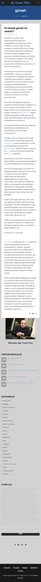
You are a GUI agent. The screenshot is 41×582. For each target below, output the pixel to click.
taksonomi (5, 523)
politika (5, 519)
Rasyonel (9, 242)
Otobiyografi (7, 457)
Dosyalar (16, 568)
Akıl (36, 489)
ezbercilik (32, 499)
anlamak (5, 492)
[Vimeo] (25, 545)
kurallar (18, 513)
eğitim (4, 502)
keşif (23, 509)
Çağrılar (5, 410)
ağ (11, 492)
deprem (14, 495)
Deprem (6, 414)
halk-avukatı (31, 502)
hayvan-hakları (7, 506)
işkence (33, 506)
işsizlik (4, 509)
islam (22, 506)
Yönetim (6, 474)
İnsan (4, 440)
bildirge (18, 492)
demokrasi (5, 495)
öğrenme (27, 523)
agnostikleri (25, 113)
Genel (5, 434)
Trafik (5, 467)
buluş (31, 492)
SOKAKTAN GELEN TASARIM (15, 364)
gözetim (21, 502)
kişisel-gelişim (32, 509)
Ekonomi (6, 427)
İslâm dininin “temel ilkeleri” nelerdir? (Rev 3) (20, 383)
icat (17, 506)
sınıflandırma (33, 519)
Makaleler (33, 568)
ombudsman (30, 516)
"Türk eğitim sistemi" (25, 489)
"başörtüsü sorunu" (9, 489)
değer (22, 495)
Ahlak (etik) (9, 34)
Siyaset (5, 460)
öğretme (35, 523)
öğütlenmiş (8, 143)
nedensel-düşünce (8, 516)
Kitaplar (25, 568)
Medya (5, 450)
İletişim (20, 571)
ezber (25, 499)
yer (8, 151)
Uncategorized (8, 470)
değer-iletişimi (32, 495)
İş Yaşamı (6, 444)
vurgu (10, 154)
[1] (5, 242)
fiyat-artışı (12, 502)
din (3, 499)
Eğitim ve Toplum (9, 424)
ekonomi (10, 499)
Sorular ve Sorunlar (9, 464)
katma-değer (14, 509)
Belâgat (5, 404)
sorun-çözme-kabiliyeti (18, 519)
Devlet (5, 417)
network (20, 516)
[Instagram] (18, 545)
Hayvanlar (6, 437)
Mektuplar (6, 454)
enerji (18, 499)
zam (19, 523)
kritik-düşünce (7, 513)
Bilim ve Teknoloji (9, 407)
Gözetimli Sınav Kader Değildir (16, 376)
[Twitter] (22, 545)
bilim (25, 492)
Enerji (5, 430)
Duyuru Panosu (8, 420)
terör (14, 523)
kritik (26, 242)
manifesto (35, 513)
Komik (5, 447)
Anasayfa (17, 16)
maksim (26, 513)
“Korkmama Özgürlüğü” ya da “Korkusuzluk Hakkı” (22, 370)
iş (27, 506)
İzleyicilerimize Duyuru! (14, 358)
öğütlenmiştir (9, 148)
